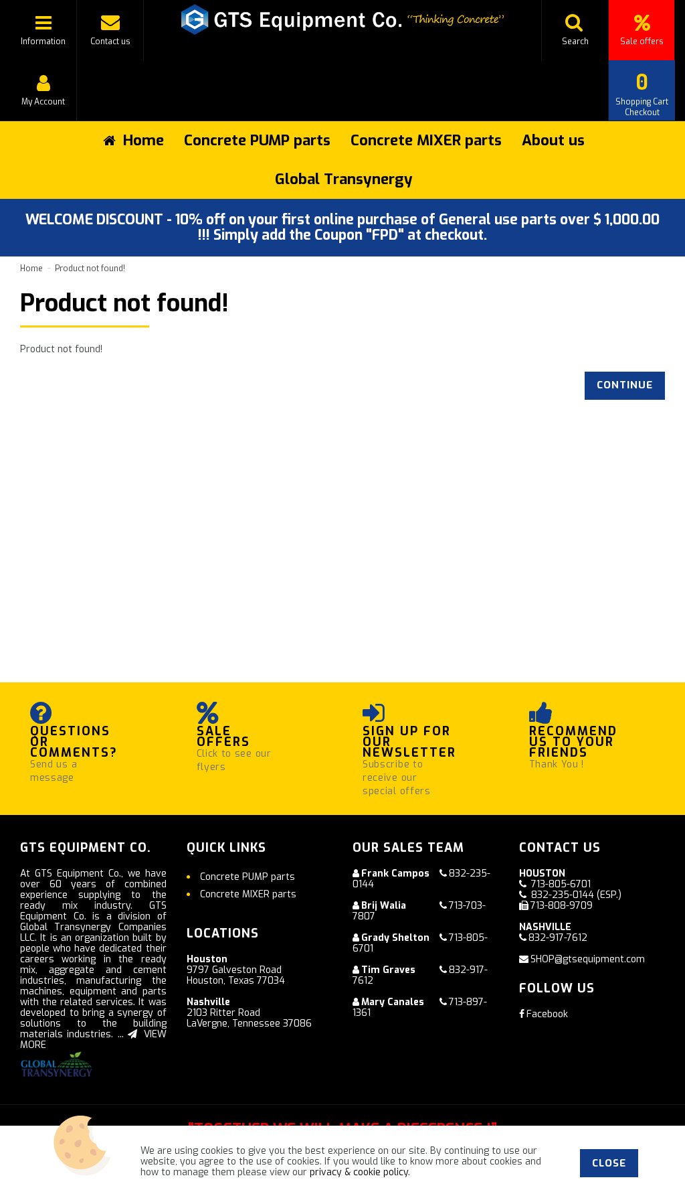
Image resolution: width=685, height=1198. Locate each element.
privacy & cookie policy (359, 1172)
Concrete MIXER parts (426, 140)
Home (31, 268)
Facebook (547, 1014)
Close (609, 1163)
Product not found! (90, 268)
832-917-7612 (557, 937)
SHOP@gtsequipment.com (587, 959)
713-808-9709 (561, 905)
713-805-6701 (561, 884)
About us (553, 140)
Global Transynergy (344, 179)
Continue (625, 385)
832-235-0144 (562, 895)
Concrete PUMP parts (257, 140)
